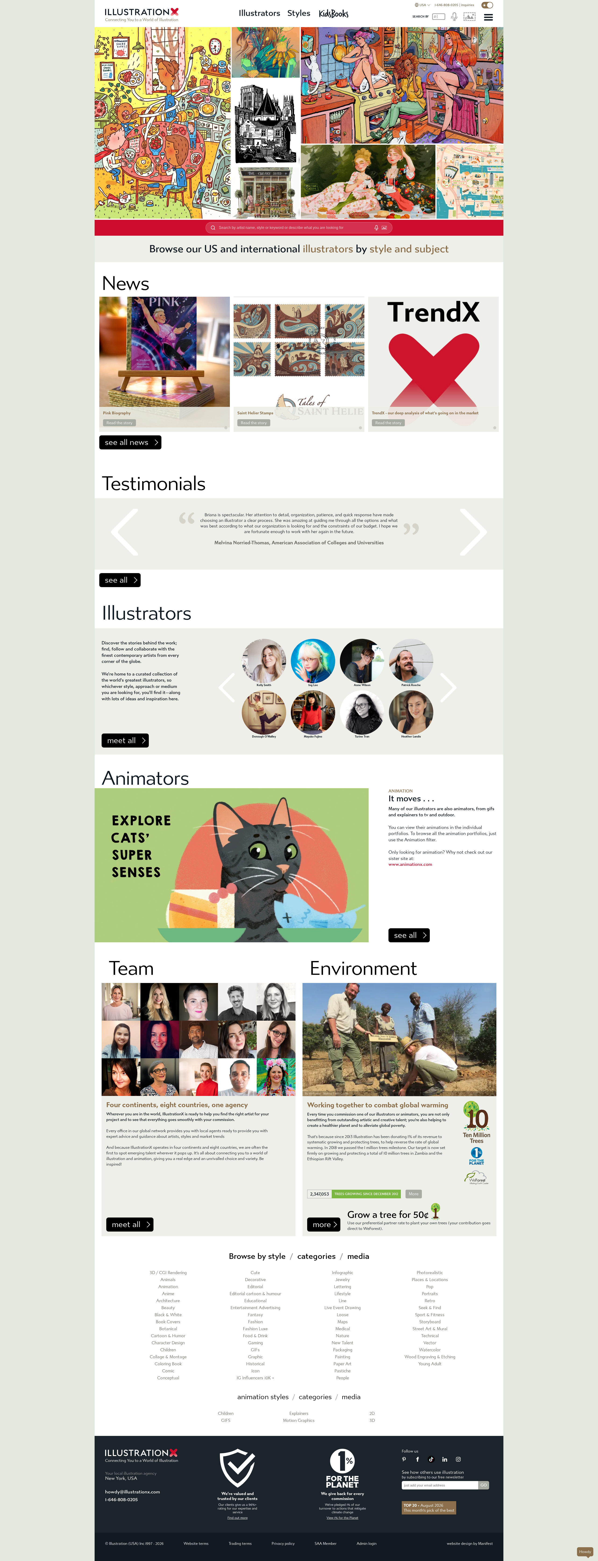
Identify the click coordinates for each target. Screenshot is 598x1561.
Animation (168, 1286)
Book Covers (168, 1321)
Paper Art (343, 1364)
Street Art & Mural (430, 1328)
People (342, 1378)
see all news (126, 442)
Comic (168, 1371)
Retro (430, 1300)
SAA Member (326, 1543)
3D (372, 1420)
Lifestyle (343, 1293)
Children (168, 1350)
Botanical (168, 1328)
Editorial (255, 1286)
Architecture (168, 1300)
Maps (343, 1321)
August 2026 (423, 1505)
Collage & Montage (168, 1357)
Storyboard (430, 1321)
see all (116, 580)
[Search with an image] (384, 227)
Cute (255, 1272)
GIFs (255, 1350)
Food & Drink (255, 1335)
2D (372, 1413)
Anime (168, 1293)
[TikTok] (431, 1461)
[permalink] (226, 428)
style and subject (409, 249)
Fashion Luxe (255, 1328)
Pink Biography (117, 413)
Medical (342, 1328)
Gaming (255, 1343)
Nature (342, 1335)
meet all (121, 740)
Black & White (168, 1314)
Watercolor (430, 1350)
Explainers (299, 1413)
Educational (255, 1300)
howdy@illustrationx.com (132, 1492)
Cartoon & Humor (168, 1335)
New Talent (342, 1343)
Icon (255, 1371)
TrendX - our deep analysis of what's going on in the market (425, 413)
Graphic (255, 1357)
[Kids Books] (334, 13)
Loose (343, 1314)
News (125, 283)
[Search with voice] (376, 227)
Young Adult (429, 1364)
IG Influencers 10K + (255, 1378)
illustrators (328, 249)
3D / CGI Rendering (168, 1272)
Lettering (342, 1286)
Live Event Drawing (342, 1307)
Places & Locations (430, 1279)
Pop (429, 1286)
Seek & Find (430, 1307)
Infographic (342, 1272)
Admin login (367, 1543)
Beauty (168, 1307)
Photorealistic (430, 1272)
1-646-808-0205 (446, 5)
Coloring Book (168, 1364)
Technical (430, 1335)
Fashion (255, 1321)
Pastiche (343, 1371)
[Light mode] (487, 5)
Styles (298, 13)
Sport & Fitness (430, 1314)
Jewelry (342, 1279)
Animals (168, 1279)
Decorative (255, 1279)
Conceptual (168, 1378)
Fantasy (255, 1314)
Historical (255, 1364)
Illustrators (259, 13)
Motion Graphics (299, 1420)
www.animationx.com (410, 864)
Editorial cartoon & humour (255, 1293)
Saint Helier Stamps (255, 413)
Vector (430, 1343)
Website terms (196, 1543)
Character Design (168, 1343)
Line (342, 1300)
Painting (342, 1357)
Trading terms (240, 1543)
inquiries (467, 5)
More (414, 1194)
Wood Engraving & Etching (430, 1357)
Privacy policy (283, 1543)
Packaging (342, 1350)
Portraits (430, 1293)
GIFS (225, 1420)
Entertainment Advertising (255, 1307)
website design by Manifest (470, 1543)
